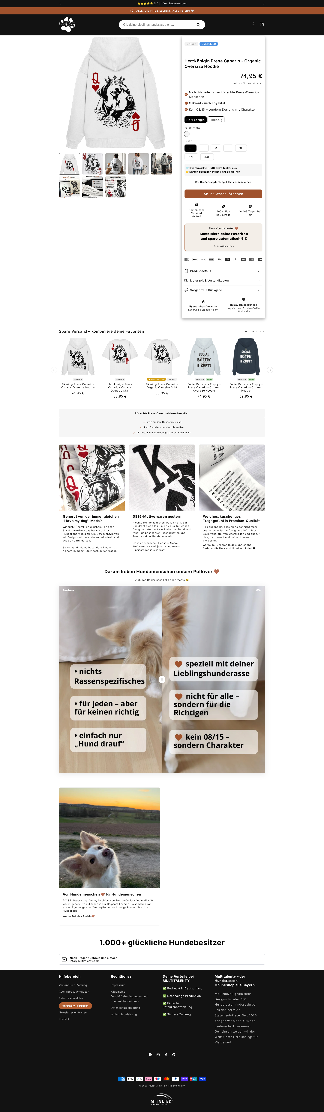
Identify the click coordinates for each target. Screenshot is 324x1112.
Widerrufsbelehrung (124, 1014)
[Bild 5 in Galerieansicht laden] (161, 163)
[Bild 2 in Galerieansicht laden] (92, 163)
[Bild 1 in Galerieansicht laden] (69, 163)
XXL (191, 156)
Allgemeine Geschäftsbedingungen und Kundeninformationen (129, 996)
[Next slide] (270, 370)
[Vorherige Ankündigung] (60, 3)
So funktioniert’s (223, 246)
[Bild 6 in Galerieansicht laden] (69, 187)
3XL (207, 156)
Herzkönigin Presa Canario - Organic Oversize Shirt (120, 387)
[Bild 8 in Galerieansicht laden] (115, 187)
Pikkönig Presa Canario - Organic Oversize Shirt (162, 386)
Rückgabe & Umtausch (74, 991)
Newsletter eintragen (73, 1012)
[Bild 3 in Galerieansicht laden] (115, 163)
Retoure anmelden (71, 998)
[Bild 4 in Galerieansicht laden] (138, 163)
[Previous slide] (54, 370)
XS (190, 148)
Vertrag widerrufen (75, 1005)
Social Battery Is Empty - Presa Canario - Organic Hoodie (246, 387)
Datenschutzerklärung (125, 1007)
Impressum (118, 985)
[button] (262, 24)
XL (241, 148)
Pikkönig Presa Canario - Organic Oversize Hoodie (78, 386)
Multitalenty (155, 1085)
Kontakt (64, 1019)
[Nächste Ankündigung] (264, 3)
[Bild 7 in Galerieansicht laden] (92, 187)
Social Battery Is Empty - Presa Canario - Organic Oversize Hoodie (204, 387)
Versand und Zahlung (73, 985)
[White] (187, 134)
